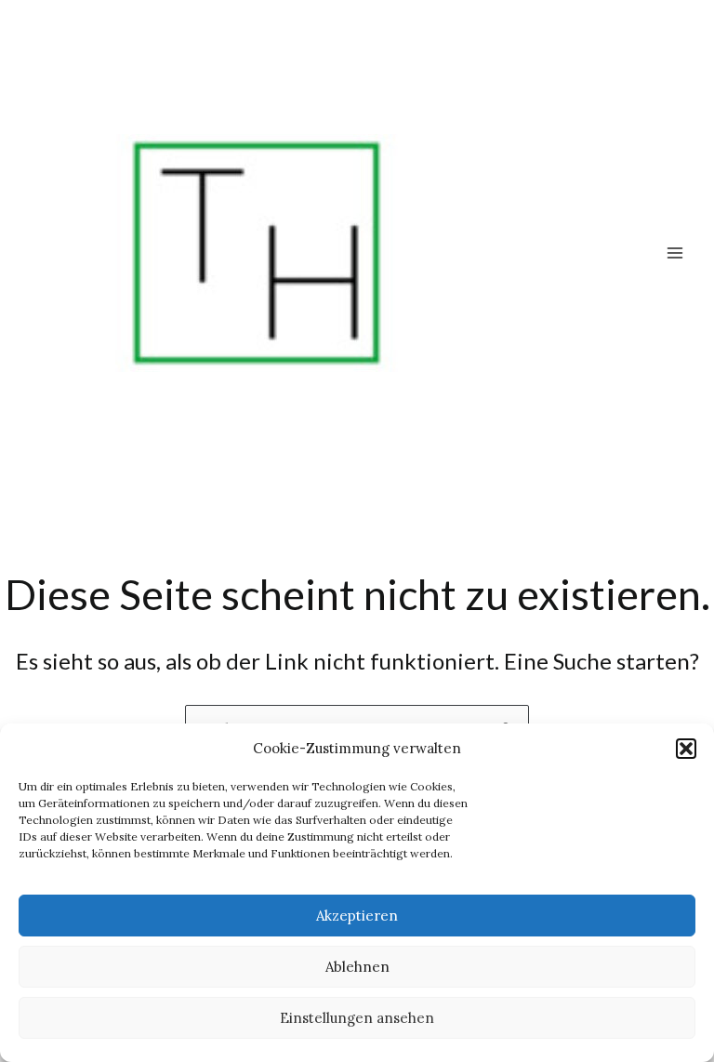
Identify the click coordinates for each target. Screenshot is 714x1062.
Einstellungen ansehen (357, 1018)
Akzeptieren (357, 915)
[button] (686, 748)
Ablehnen (357, 967)
